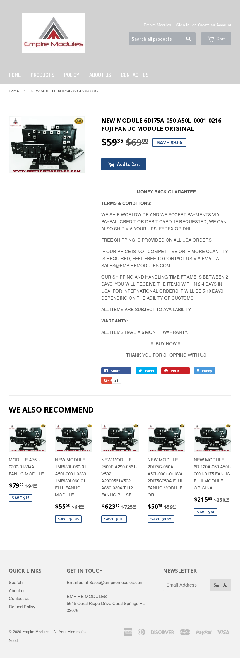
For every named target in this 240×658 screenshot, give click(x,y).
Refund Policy (22, 606)
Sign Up (220, 585)
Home (15, 75)
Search (16, 582)
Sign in (183, 25)
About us (100, 75)
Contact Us (134, 75)
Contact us (19, 598)
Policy (71, 75)
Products (42, 75)
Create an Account (214, 25)
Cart (220, 38)
